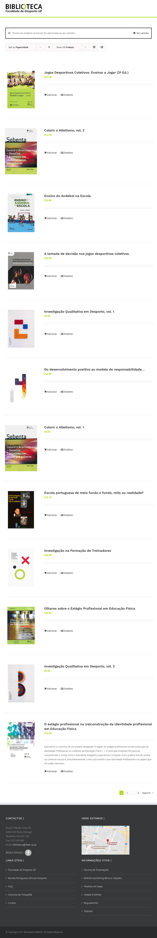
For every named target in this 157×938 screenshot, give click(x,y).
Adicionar (52, 94)
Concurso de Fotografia (20, 894)
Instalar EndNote (92, 894)
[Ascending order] (49, 47)
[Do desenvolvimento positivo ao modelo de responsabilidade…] (21, 386)
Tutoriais (88, 911)
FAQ (10, 886)
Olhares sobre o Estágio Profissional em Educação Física (89, 608)
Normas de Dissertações (96, 870)
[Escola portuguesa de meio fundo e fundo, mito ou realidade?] (21, 510)
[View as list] (101, 47)
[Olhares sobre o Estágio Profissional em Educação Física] (21, 625)
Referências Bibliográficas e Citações (103, 878)
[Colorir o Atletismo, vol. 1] (21, 448)
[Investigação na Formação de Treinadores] (21, 567)
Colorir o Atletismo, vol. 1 (64, 427)
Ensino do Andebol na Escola (67, 196)
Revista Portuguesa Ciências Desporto (27, 878)
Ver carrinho (143, 33)
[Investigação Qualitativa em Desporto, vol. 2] (21, 683)
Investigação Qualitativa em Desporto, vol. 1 (79, 311)
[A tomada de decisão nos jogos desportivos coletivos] (21, 271)
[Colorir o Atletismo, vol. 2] (21, 151)
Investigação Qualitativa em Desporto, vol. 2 (79, 666)
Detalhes (68, 94)
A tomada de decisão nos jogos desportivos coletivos (86, 254)
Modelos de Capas (93, 886)
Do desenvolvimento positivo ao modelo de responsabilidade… (94, 369)
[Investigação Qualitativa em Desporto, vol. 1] (21, 328)
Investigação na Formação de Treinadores (77, 550)
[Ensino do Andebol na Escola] (21, 213)
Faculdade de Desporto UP (22, 870)
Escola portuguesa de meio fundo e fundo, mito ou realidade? (94, 493)
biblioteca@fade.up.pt (24, 844)
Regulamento (91, 903)
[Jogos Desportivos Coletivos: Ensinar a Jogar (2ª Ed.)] (21, 89)
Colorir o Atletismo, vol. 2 (64, 130)
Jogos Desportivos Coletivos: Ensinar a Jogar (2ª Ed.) (86, 72)
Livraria (12, 903)
